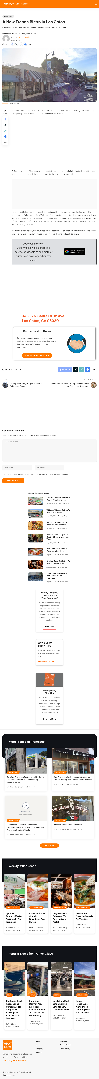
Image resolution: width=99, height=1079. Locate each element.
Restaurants (8, 16)
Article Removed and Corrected (68, 825)
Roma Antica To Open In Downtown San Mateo (56, 550)
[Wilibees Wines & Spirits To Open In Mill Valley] (35, 513)
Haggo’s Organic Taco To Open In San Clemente (57, 523)
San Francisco (13, 907)
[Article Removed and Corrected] (73, 808)
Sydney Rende (24, 37)
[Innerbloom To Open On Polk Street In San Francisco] (35, 576)
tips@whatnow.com (46, 661)
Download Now (49, 719)
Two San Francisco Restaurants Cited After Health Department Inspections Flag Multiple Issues (25, 780)
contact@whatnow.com (14, 1060)
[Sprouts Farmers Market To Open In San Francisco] (35, 501)
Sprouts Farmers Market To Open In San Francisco (58, 499)
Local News (13, 772)
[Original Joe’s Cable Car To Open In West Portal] (35, 564)
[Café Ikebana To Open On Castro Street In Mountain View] (35, 538)
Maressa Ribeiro (64, 503)
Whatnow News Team (15, 787)
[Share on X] (16, 44)
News (9, 995)
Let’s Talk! (49, 627)
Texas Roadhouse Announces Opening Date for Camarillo (83, 1007)
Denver (57, 995)
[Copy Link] (21, 44)
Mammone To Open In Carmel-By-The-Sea (84, 916)
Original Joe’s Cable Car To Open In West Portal (58, 562)
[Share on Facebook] (12, 44)
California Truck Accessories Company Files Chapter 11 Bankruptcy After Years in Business (14, 1010)
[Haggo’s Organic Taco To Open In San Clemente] (35, 525)
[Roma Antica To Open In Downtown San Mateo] (35, 552)
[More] (30, 44)
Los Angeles (82, 995)
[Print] (25, 44)
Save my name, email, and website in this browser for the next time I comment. (36, 474)
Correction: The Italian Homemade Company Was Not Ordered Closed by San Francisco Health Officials (25, 827)
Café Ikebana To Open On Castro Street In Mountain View (57, 537)
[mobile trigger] (97, 3)
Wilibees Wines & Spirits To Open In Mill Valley (58, 511)
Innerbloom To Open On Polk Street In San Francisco (56, 575)
